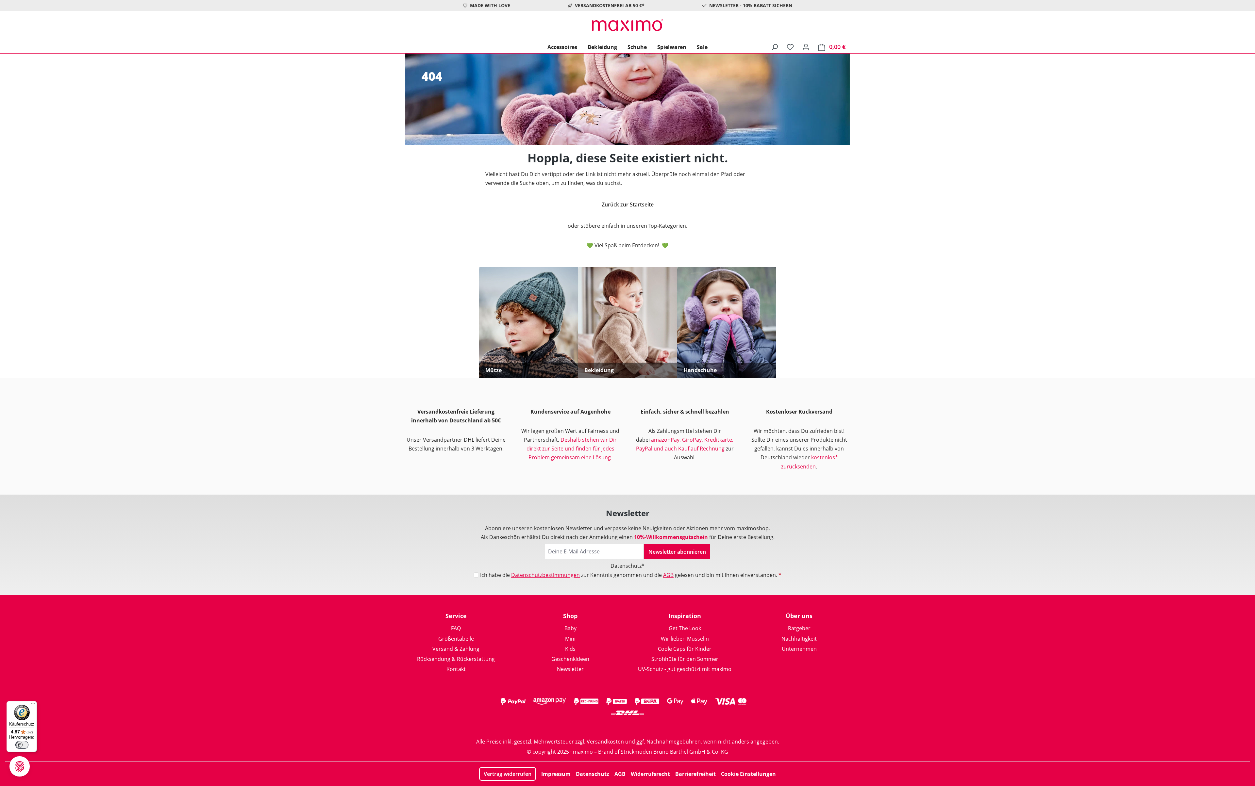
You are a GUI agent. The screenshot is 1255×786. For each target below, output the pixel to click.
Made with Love (490, 5)
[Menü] (33, 705)
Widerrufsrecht (650, 774)
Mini (570, 638)
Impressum (556, 774)
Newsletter (570, 669)
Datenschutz (592, 774)
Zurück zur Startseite (628, 204)
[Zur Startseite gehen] (627, 25)
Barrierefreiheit (695, 774)
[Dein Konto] (806, 46)
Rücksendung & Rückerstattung (456, 659)
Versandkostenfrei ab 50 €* (609, 5)
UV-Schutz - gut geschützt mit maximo (684, 669)
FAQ (456, 628)
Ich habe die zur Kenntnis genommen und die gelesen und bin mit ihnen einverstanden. (630, 575)
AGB (668, 575)
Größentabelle (456, 638)
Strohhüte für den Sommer (684, 659)
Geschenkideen (570, 659)
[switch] (21, 745)
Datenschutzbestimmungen (545, 575)
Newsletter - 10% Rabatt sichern (750, 5)
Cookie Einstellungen (748, 774)
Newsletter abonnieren (677, 551)
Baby (570, 628)
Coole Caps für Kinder (684, 648)
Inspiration (684, 616)
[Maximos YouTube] (654, 726)
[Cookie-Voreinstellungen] (19, 766)
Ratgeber (799, 628)
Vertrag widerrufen (507, 774)
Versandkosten (605, 741)
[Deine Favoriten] (790, 46)
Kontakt (456, 669)
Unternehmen (799, 648)
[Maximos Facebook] (627, 726)
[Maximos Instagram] (601, 726)
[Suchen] (774, 46)
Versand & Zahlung (455, 648)
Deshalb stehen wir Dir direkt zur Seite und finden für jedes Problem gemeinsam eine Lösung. (572, 448)
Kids (570, 648)
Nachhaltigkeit (799, 638)
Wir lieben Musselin (685, 638)
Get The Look (685, 628)
